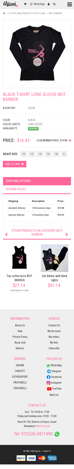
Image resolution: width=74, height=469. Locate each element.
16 (48, 154)
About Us (20, 325)
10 (23, 154)
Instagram (56, 382)
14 (40, 154)
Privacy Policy (20, 336)
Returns (20, 348)
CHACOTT (20, 371)
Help (20, 331)
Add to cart (12, 164)
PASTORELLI (20, 382)
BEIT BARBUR (55, 13)
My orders (54, 336)
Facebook (56, 376)
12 (32, 154)
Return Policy (16, 189)
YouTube (56, 388)
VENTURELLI (19, 388)
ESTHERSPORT (20, 376)
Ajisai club (20, 342)
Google (46, 426)
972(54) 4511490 (37, 434)
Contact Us (54, 325)
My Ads (54, 342)
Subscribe (54, 348)
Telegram (56, 371)
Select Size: (10, 154)
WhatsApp (56, 365)
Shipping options (18, 181)
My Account (54, 331)
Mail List (54, 394)
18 (56, 154)
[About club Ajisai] (69, 140)
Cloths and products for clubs (27, 13)
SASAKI (20, 365)
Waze (39, 426)
